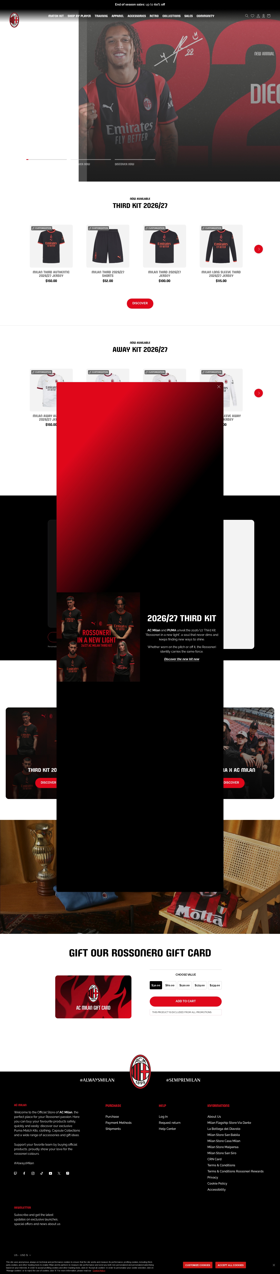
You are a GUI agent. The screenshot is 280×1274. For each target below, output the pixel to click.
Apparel (117, 16)
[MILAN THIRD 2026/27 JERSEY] (164, 246)
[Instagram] (32, 1173)
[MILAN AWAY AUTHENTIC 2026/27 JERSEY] (51, 390)
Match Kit (55, 16)
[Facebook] (24, 1173)
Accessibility (216, 1189)
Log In (163, 1116)
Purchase (112, 1116)
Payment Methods (119, 1123)
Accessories (136, 16)
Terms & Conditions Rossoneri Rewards (235, 1171)
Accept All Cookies (231, 1265)
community (204, 16)
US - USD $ (21, 1255)
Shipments (113, 1129)
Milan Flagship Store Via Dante (229, 1123)
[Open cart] (268, 15)
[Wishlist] (252, 15)
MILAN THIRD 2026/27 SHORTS (108, 273)
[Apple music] (67, 1173)
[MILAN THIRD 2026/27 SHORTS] (108, 246)
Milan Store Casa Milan (223, 1141)
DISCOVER (140, 303)
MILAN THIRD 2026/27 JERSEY (164, 273)
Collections (171, 16)
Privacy (212, 1177)
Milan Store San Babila (223, 1135)
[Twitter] (59, 1173)
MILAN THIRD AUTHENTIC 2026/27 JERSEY (51, 273)
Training (100, 16)
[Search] (247, 15)
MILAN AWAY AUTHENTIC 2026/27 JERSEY (51, 417)
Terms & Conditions (221, 1165)
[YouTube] (50, 1173)
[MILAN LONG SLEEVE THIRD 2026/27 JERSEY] (221, 246)
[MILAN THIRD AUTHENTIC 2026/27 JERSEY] (51, 246)
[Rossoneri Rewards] (263, 15)
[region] (140, 1265)
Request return (169, 1123)
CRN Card (214, 1159)
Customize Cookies (197, 1265)
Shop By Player (79, 16)
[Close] (219, 386)
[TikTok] (41, 1173)
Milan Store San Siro (221, 1153)
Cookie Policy (217, 1183)
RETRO (153, 16)
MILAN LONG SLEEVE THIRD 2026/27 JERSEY (221, 273)
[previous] (21, 249)
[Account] (258, 15)
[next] (258, 249)
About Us (214, 1116)
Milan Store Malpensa (222, 1147)
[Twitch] (15, 1173)
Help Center (167, 1129)
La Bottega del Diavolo (223, 1129)
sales (188, 16)
